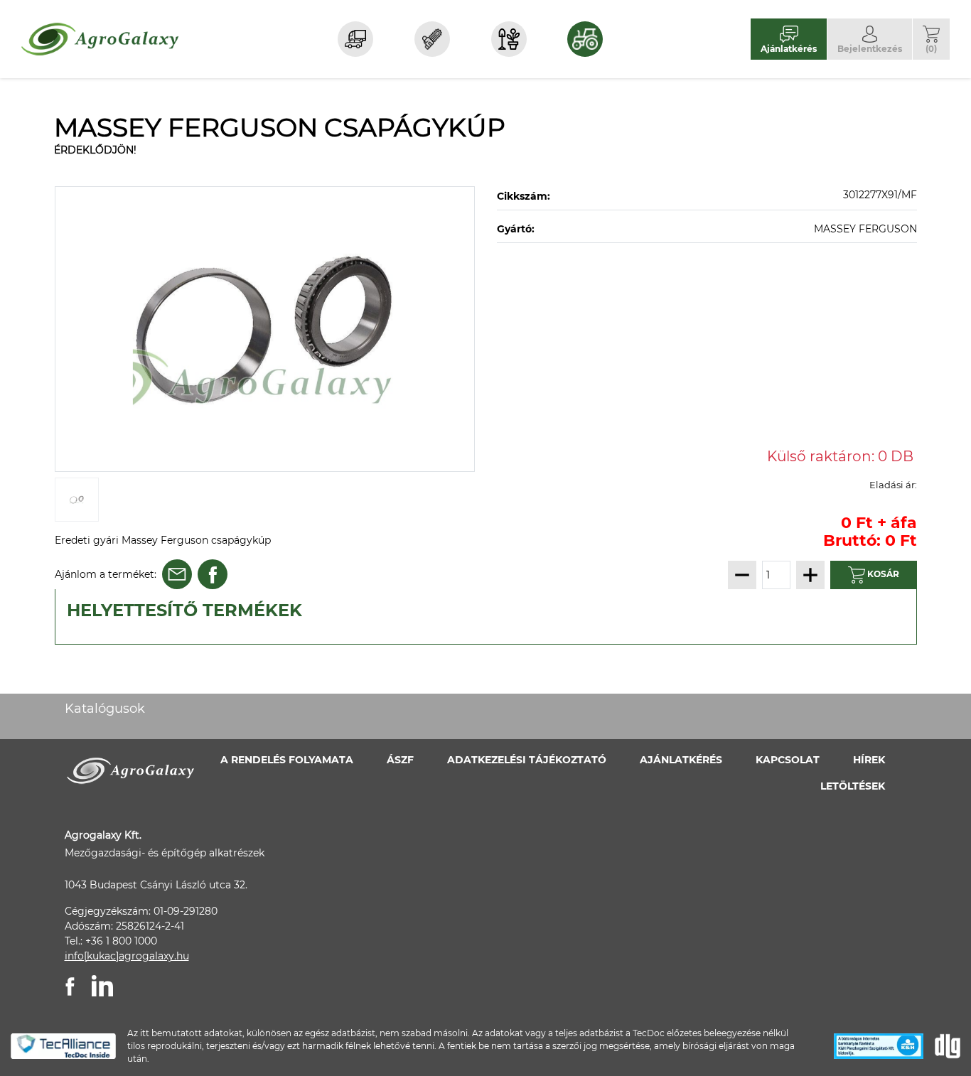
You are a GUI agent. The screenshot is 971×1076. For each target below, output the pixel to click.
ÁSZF (400, 759)
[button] (931, 38)
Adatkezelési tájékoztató (526, 759)
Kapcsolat (788, 759)
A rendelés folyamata (286, 759)
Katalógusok (105, 708)
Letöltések (852, 786)
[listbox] (265, 329)
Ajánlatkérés (681, 759)
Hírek (869, 759)
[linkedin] (102, 985)
